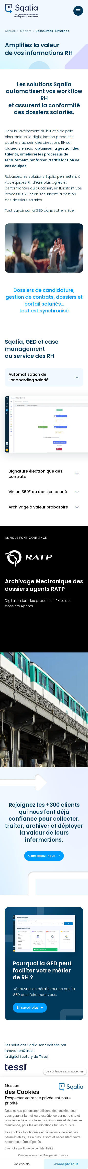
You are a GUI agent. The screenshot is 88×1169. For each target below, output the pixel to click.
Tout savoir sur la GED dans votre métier (40, 210)
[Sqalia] (21, 11)
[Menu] (78, 11)
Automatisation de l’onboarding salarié (28, 377)
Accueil (10, 31)
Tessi (43, 1056)
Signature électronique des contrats (35, 473)
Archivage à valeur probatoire (38, 507)
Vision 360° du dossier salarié (38, 492)
